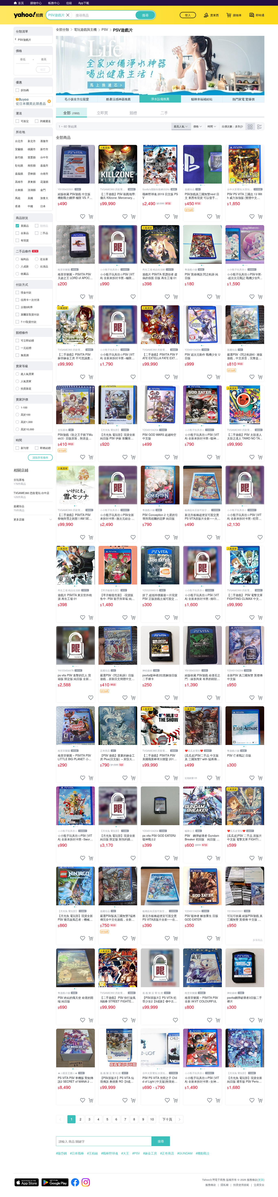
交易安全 (259, 1185)
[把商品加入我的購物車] (90, 216)
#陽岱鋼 (61, 1153)
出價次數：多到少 (232, 126)
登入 (188, 15)
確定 (43, 69)
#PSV (136, 1153)
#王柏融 (92, 1153)
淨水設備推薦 (160, 99)
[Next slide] (176, 164)
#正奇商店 (167, 1153)
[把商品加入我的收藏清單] (82, 216)
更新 (261, 1180)
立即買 (102, 112)
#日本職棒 (77, 1153)
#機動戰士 (203, 1153)
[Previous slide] (143, 164)
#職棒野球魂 (109, 1153)
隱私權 (225, 1185)
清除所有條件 (40, 457)
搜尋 (161, 1141)
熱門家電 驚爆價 (243, 99)
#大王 (125, 1153)
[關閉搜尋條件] (67, 15)
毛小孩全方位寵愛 (77, 99)
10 (152, 1119)
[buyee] (33, 101)
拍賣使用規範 (241, 1185)
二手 (164, 112)
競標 (133, 112)
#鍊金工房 (150, 1153)
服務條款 (210, 1185)
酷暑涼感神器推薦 (118, 99)
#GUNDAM (185, 1153)
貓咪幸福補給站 (201, 99)
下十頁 (167, 1119)
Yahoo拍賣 (28, 15)
